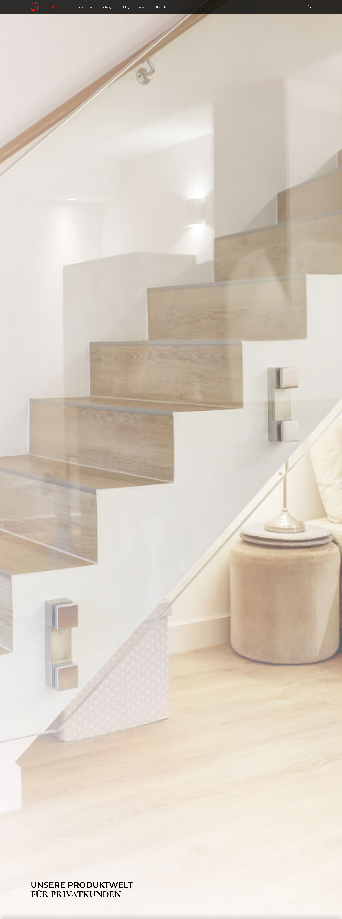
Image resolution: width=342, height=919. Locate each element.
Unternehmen (82, 7)
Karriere (142, 7)
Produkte (58, 7)
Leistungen (107, 7)
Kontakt (161, 7)
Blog (126, 7)
